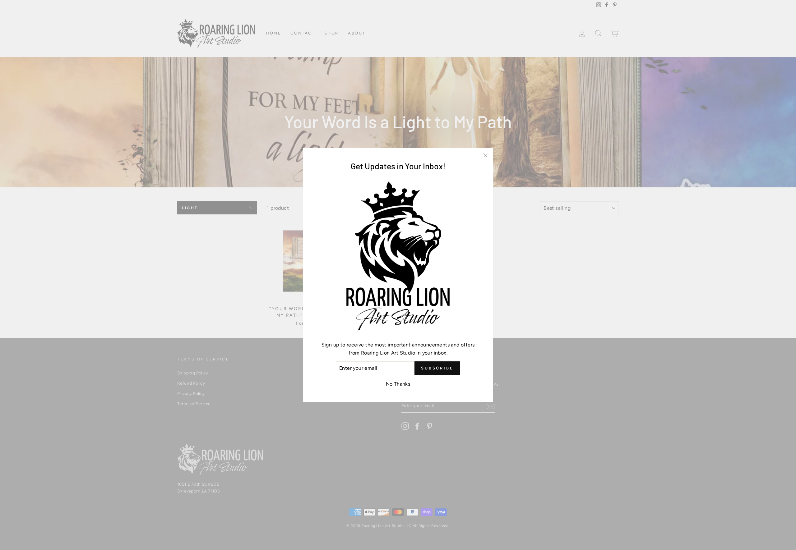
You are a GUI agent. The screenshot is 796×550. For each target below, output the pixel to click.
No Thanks (398, 384)
